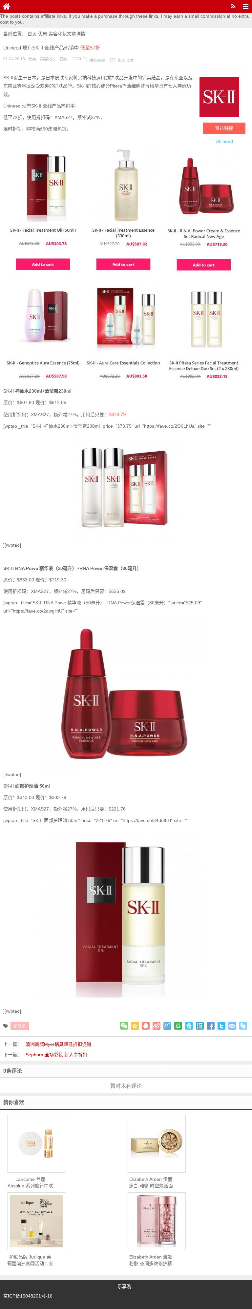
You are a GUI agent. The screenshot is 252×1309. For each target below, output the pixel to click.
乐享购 (124, 1286)
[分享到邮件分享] (232, 1026)
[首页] (6, 6)
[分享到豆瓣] (178, 1026)
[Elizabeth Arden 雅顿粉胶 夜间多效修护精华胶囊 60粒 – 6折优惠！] (156, 1221)
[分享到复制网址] (243, 1026)
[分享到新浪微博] (156, 1026)
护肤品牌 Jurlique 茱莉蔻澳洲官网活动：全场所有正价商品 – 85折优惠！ (30, 1260)
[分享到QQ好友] (146, 1026)
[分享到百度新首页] (189, 1026)
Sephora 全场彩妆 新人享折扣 (56, 1054)
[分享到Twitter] (221, 1026)
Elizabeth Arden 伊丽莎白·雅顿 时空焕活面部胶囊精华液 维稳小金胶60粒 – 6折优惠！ (150, 1183)
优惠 (42, 33)
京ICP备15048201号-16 (27, 1296)
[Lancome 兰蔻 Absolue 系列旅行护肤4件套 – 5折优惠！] (36, 1143)
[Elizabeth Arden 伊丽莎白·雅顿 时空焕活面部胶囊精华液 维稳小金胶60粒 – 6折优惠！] (156, 1144)
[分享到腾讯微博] (167, 1026)
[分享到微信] (124, 1026)
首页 (32, 33)
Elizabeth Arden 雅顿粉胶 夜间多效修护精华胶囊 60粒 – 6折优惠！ (150, 1260)
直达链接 (224, 128)
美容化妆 (58, 33)
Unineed (224, 141)
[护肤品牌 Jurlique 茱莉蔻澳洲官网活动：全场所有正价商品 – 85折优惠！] (36, 1221)
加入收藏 (125, 60)
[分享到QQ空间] (135, 1026)
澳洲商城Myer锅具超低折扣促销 (58, 1044)
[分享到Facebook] (211, 1026)
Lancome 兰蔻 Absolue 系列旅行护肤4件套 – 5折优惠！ (30, 1183)
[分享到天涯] (200, 1026)
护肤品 (20, 1026)
